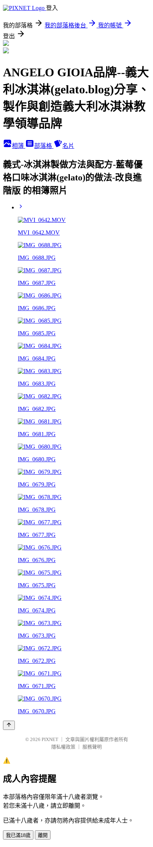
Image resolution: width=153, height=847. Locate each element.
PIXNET (50, 739)
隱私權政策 (63, 747)
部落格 (43, 146)
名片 (68, 146)
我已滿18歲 (18, 835)
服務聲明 (92, 747)
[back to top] (9, 725)
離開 (43, 835)
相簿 (18, 146)
